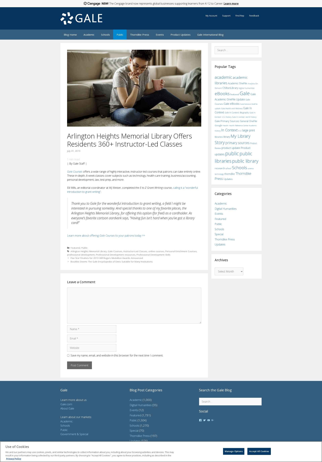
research (220, 168)
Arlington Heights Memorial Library (89, 251)
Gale (245, 93)
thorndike (229, 173)
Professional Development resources (115, 254)
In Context (229, 130)
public (232, 153)
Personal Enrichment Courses (181, 251)
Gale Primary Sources (227, 121)
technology (219, 174)
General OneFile (248, 121)
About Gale (67, 408)
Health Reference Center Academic (243, 125)
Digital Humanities (226, 209)
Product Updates (181, 34)
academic (223, 77)
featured (234, 94)
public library (245, 161)
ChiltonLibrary (230, 88)
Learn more (231, 3)
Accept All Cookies (259, 451)
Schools (105, 34)
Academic (89, 34)
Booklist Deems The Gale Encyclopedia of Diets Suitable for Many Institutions (112, 261)
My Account (211, 15)
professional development (81, 254)
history (218, 130)
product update (231, 148)
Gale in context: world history (244, 117)
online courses (156, 251)
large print (248, 130)
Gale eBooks (231, 104)
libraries (219, 136)
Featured (75, 247)
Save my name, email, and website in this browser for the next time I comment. (117, 355)
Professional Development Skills (153, 254)
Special (219, 234)
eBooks (222, 93)
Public (120, 34)
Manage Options (234, 451)
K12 (239, 130)
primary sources (237, 143)
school (228, 168)
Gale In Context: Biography (237, 112)
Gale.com (66, 404)
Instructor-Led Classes (135, 251)
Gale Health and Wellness (232, 108)
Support (226, 15)
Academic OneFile (237, 83)
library (226, 136)
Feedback (254, 15)
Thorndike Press (139, 34)
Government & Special (74, 434)
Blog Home (70, 34)
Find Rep (239, 15)
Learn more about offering (83, 235)
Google (218, 125)
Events (160, 34)
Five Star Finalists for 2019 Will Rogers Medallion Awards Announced (107, 258)
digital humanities (246, 88)
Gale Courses (74, 171)
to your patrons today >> (130, 235)
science (251, 168)
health (225, 125)
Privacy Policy (13, 458)
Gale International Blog (210, 34)
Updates (228, 179)
